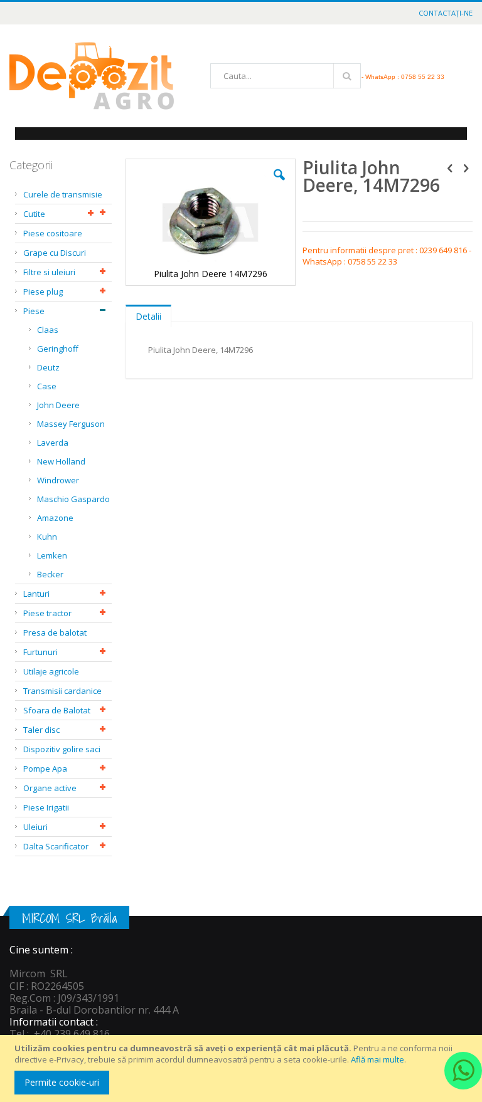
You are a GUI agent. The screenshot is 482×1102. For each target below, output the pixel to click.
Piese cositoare (52, 233)
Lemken (52, 555)
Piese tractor (47, 613)
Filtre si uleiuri (49, 272)
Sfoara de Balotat (56, 710)
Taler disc (41, 729)
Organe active (50, 788)
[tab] (148, 313)
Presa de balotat (55, 632)
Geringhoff (57, 348)
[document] (242, 1068)
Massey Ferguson (71, 423)
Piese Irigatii (46, 807)
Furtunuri (40, 652)
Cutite (34, 213)
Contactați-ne (446, 13)
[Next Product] (466, 167)
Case (46, 386)
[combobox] (285, 75)
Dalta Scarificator (55, 846)
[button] (279, 184)
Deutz (48, 367)
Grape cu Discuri (54, 252)
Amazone (55, 517)
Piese (34, 311)
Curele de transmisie (62, 194)
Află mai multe (377, 1059)
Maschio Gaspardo (73, 499)
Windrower (58, 480)
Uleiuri (35, 826)
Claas (47, 329)
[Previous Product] (450, 167)
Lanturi (36, 593)
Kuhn (47, 536)
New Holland (61, 461)
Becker (50, 574)
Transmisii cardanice (62, 690)
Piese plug (43, 291)
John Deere (58, 405)
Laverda (52, 442)
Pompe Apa (45, 768)
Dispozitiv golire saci (61, 749)
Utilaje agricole (51, 671)
